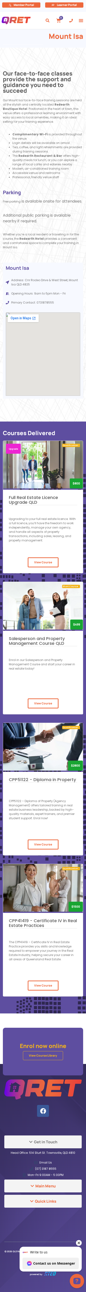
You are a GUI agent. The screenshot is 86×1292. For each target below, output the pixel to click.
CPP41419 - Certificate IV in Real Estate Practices (43, 923)
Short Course (70, 586)
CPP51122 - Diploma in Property (42, 780)
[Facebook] (43, 1111)
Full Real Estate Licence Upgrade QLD (33, 499)
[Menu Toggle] (81, 20)
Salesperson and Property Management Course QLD (37, 641)
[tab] (43, 1141)
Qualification (70, 445)
